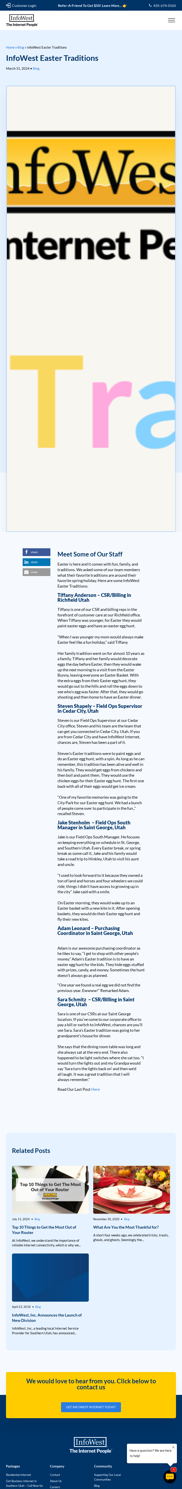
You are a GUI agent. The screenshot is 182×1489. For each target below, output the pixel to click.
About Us (56, 1481)
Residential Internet (18, 1475)
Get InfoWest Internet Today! (91, 1407)
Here (95, 1089)
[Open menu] (171, 20)
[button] (36, 552)
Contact (55, 1475)
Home (10, 47)
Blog (21, 47)
